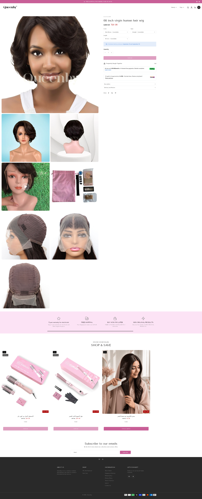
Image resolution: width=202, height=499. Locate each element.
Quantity (106, 49)
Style (132, 28)
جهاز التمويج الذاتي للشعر (76, 416)
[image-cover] (25, 187)
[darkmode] (198, 7)
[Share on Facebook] (108, 93)
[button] (130, 58)
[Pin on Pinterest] (115, 93)
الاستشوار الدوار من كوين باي (25, 416)
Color (105, 28)
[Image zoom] (50, 64)
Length (105, 35)
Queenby (89, 495)
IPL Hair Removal (87, 470)
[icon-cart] (195, 7)
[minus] (105, 52)
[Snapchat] (199, 2)
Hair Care (85, 473)
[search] (188, 7)
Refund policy (108, 475)
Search (107, 483)
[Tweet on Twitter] (112, 93)
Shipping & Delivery (110, 473)
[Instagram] (197, 2)
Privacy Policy (108, 478)
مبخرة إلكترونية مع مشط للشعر (126, 416)
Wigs (181, 7)
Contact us (108, 485)
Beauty (173, 7)
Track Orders (108, 470)
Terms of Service (109, 480)
